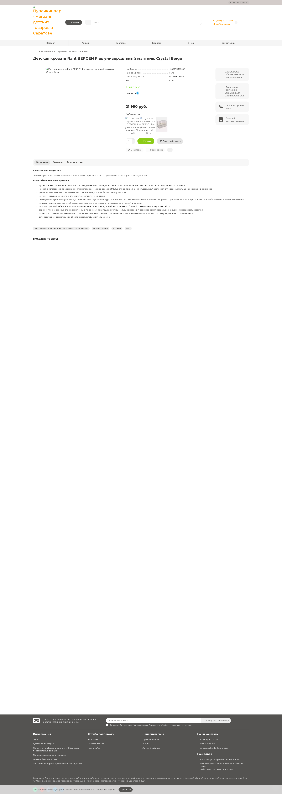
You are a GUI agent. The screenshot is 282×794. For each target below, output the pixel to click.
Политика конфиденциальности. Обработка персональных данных (56, 749)
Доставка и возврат (43, 744)
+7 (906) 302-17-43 (223, 20)
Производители (150, 739)
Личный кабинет (151, 748)
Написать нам (227, 43)
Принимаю (126, 789)
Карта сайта (94, 748)
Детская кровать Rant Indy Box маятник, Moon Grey (62, 375)
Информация (42, 734)
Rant (171, 73)
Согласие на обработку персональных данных (57, 763)
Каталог (50, 43)
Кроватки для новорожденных (73, 51)
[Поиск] (199, 22)
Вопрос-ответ (75, 162)
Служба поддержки (101, 734)
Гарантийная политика (45, 759)
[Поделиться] (170, 150)
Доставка (121, 43)
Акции (85, 43)
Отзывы (58, 162)
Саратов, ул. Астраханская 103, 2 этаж (220, 759)
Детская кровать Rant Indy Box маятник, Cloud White (63, 284)
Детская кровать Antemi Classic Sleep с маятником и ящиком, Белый (71, 653)
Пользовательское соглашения (49, 755)
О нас (191, 43)
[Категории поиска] (88, 22)
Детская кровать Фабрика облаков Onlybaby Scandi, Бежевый (68, 556)
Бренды (156, 43)
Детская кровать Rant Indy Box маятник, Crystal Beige (63, 465)
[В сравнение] (246, 252)
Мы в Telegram (221, 24)
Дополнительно (153, 734)
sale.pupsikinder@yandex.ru (214, 748)
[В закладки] (246, 246)
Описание (42, 162)
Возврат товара (96, 744)
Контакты (93, 739)
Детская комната (46, 51)
